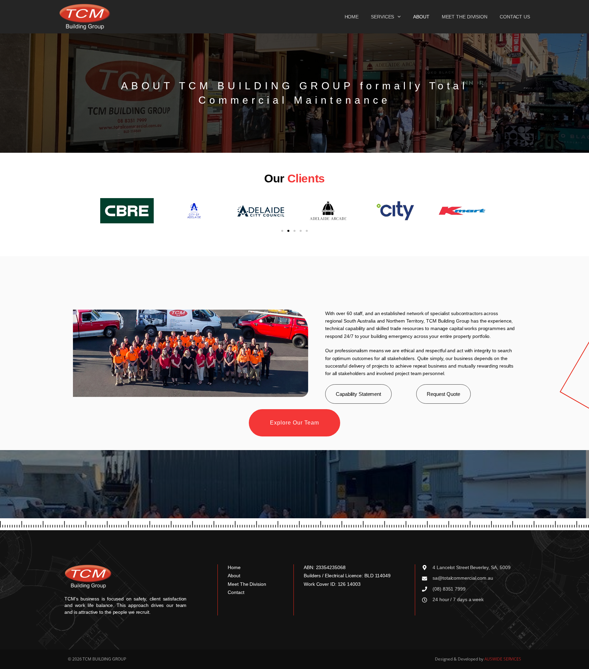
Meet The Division (464, 16)
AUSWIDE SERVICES (502, 659)
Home (352, 16)
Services (382, 16)
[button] (282, 231)
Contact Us (515, 16)
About (421, 16)
